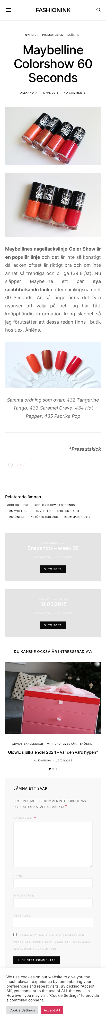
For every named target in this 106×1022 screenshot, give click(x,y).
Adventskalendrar (27, 743)
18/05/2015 (64, 613)
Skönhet (74, 34)
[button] (49, 768)
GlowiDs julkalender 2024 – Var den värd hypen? (53, 752)
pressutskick (69, 510)
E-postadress (24, 895)
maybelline (20, 510)
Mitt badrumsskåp (61, 743)
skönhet (18, 516)
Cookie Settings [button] (22, 1010)
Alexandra (29, 92)
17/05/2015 (51, 92)
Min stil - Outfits (53, 599)
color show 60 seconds (55, 504)
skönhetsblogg (45, 516)
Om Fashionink (53, 543)
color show (19, 504)
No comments (75, 92)
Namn (17, 875)
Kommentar (23, 818)
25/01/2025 (64, 760)
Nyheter (31, 34)
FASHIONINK (53, 10)
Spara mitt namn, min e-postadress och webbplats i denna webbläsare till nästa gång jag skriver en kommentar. (51, 942)
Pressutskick (52, 34)
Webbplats (21, 915)
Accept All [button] (52, 1010)
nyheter (43, 510)
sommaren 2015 (78, 516)
